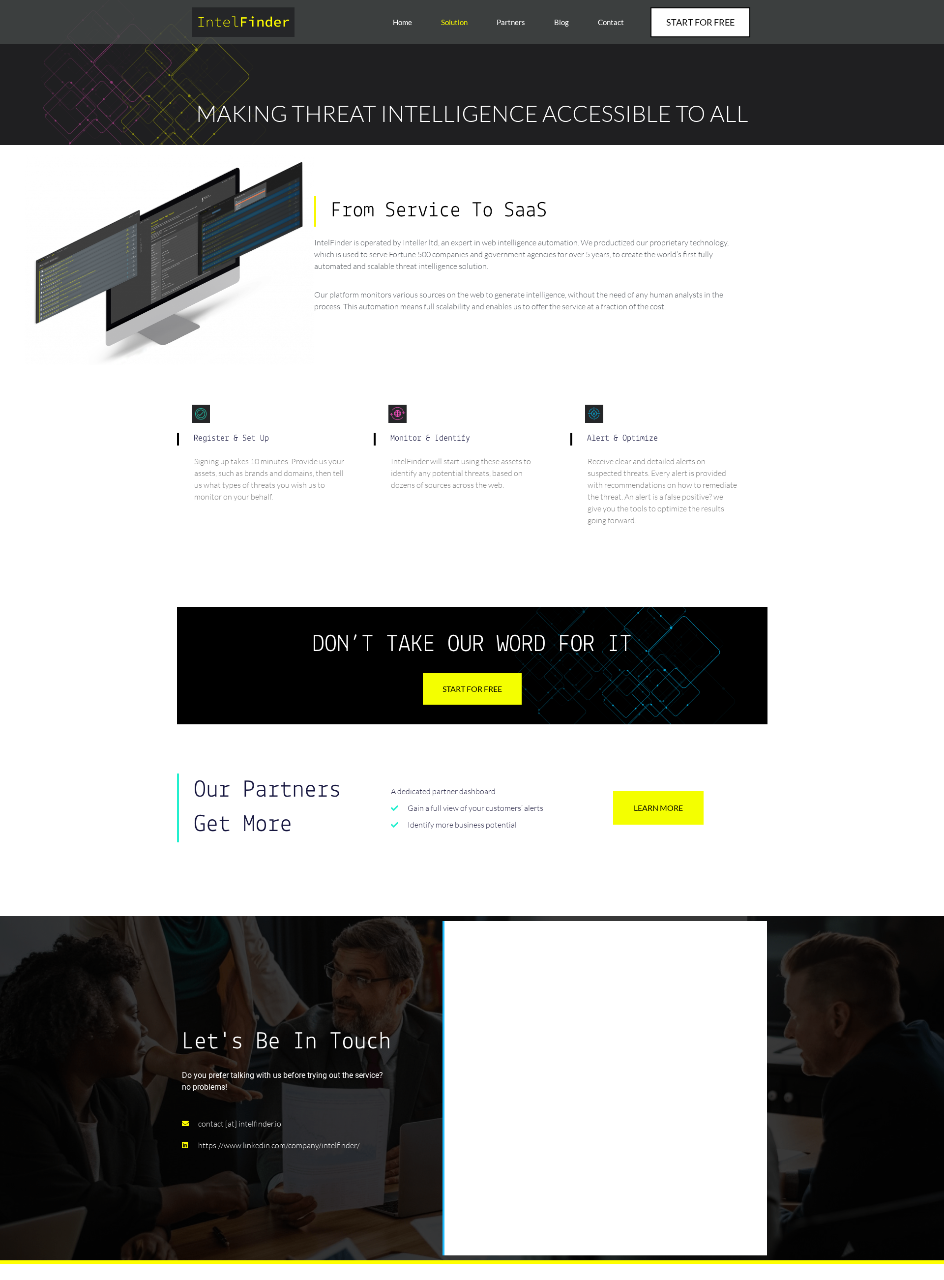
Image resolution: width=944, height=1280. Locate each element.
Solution (454, 22)
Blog (561, 22)
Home (402, 22)
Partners (511, 22)
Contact (611, 22)
